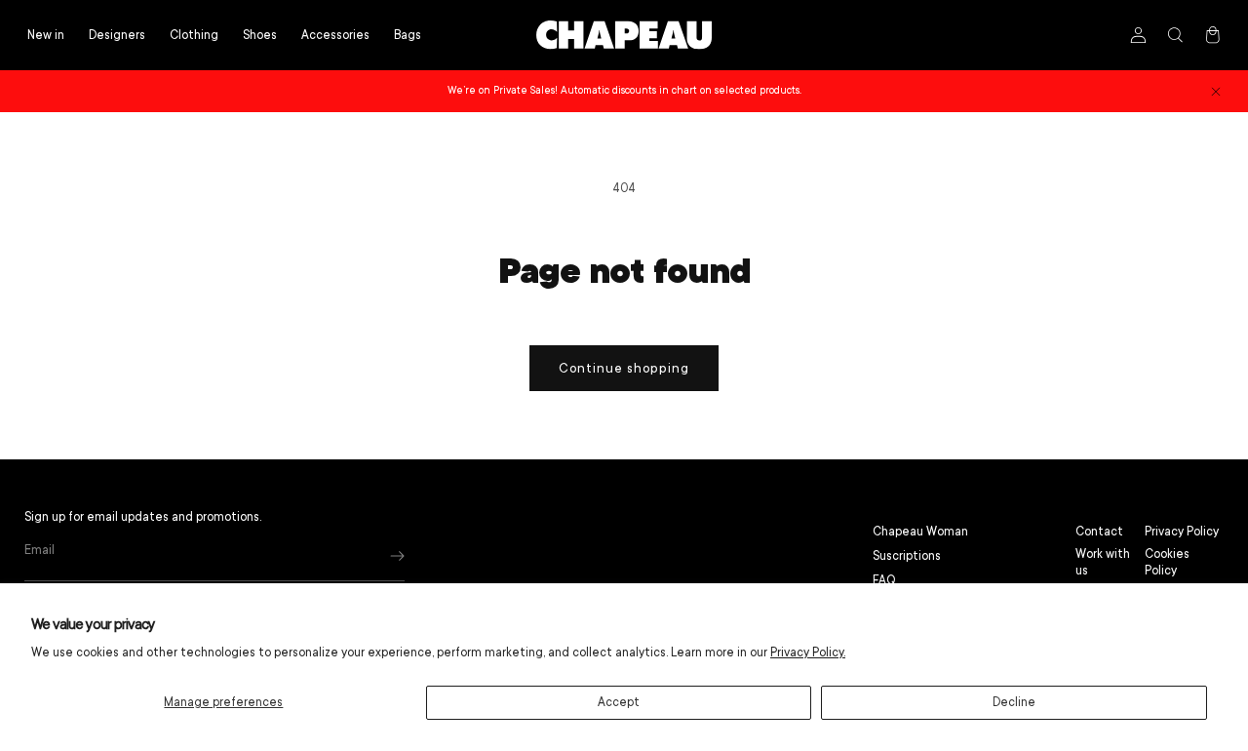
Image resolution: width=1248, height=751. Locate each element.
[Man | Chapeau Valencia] (624, 35)
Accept (619, 702)
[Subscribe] (397, 555)
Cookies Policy (1167, 562)
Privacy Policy (1182, 531)
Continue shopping (624, 368)
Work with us (1102, 562)
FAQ (884, 580)
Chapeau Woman (920, 531)
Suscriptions (907, 556)
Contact (1099, 531)
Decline (1014, 702)
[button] (194, 36)
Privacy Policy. (807, 652)
